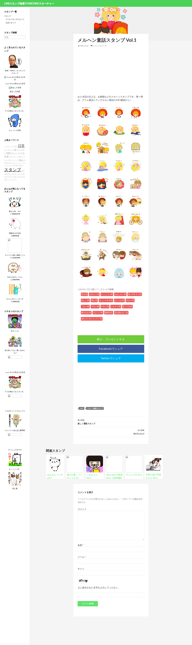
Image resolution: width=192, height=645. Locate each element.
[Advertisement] (111, 71)
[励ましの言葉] (15, 87)
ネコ (16, 146)
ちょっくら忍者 (15, 130)
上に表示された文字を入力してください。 (99, 587)
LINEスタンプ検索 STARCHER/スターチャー (29, 3)
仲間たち (10, 153)
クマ (12, 146)
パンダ (13, 177)
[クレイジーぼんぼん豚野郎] (15, 420)
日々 (5, 150)
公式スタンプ (11, 23)
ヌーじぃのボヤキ (15, 450)
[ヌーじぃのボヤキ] (15, 440)
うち (9, 179)
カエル (11, 174)
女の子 (6, 177)
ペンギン (7, 146)
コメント (82, 509)
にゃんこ (14, 179)
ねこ (21, 159)
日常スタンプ (13, 156)
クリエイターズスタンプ (15, 19)
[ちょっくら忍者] (15, 120)
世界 (7, 174)
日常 (21, 146)
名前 (80, 545)
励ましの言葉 (15, 91)
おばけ (18, 150)
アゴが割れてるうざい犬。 (15, 111)
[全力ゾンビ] (15, 321)
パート (20, 163)
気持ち (21, 165)
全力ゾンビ (15, 331)
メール (82, 557)
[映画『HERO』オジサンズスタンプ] (15, 61)
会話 (7, 163)
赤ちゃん (11, 150)
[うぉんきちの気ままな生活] (15, 78)
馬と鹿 (14, 488)
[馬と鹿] (15, 479)
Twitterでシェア (111, 358)
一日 (17, 160)
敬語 (20, 156)
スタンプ (7, 16)
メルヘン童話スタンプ (95, 408)
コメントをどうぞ (99, 46)
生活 (20, 177)
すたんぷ (9, 165)
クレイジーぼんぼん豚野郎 (15, 430)
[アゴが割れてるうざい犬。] (15, 101)
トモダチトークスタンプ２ (15, 411)
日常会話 (16, 165)
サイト (81, 568)
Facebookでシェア (111, 348)
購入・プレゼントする (111, 339)
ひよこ (15, 163)
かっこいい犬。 (15, 469)
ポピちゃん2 (138, 432)
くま (23, 174)
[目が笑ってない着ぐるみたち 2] (15, 340)
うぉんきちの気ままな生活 (15, 83)
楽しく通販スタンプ (86, 422)
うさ (14, 160)
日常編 (19, 153)
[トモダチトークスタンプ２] (15, 401)
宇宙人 (10, 160)
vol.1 (81, 408)
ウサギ (18, 174)
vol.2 (10, 163)
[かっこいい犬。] (15, 459)
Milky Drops (84, 46)
